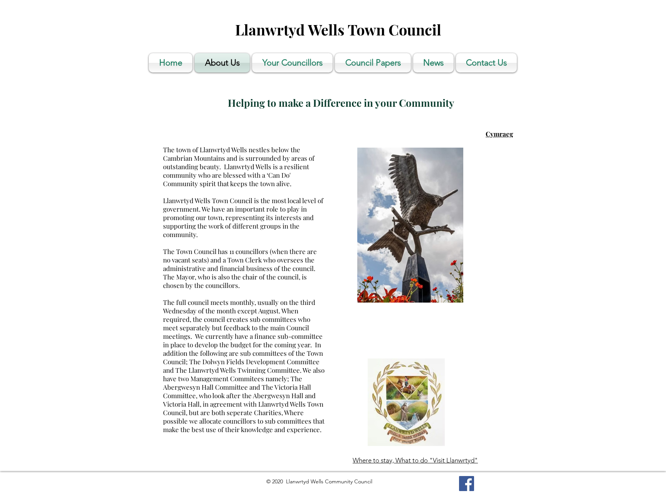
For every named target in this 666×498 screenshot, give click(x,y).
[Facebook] (466, 483)
